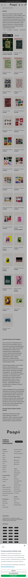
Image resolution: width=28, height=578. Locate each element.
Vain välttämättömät (13, 573)
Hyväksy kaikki (13, 575)
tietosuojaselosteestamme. (8, 566)
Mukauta (13, 570)
